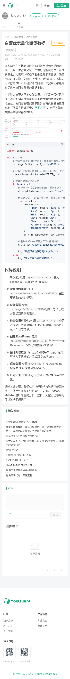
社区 (7, 36)
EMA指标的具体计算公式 (19, 465)
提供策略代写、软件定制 (19, 475)
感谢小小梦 (12, 449)
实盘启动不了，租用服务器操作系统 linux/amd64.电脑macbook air (35, 442)
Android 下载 (24, 661)
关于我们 (8, 630)
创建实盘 (42, 620)
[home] (10, 5)
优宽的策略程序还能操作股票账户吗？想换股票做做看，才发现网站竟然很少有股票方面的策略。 (33, 428)
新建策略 (42, 625)
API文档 (7, 625)
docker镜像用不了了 (17, 459)
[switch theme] (37, 5)
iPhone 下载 (9, 661)
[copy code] (62, 144)
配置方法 (39, 108)
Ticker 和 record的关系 (18, 454)
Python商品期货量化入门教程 (22, 421)
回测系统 (8, 620)
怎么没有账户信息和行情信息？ (22, 435)
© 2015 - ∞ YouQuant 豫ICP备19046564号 (35, 674)
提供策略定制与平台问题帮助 (21, 470)
